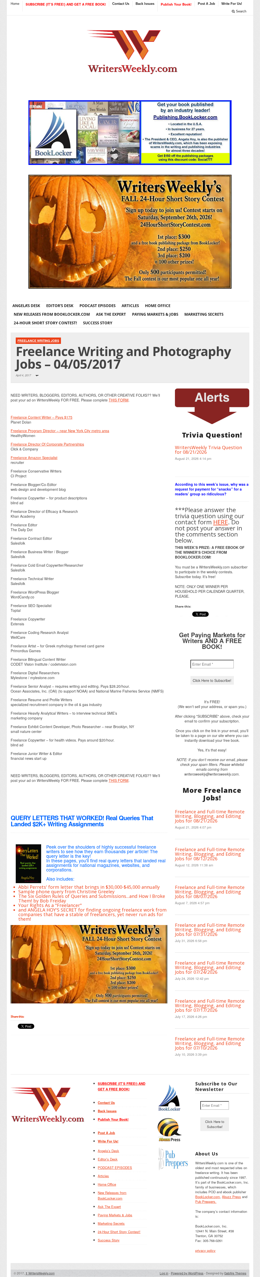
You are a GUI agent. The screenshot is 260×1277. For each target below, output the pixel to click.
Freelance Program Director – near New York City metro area (60, 430)
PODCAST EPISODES (97, 305)
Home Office (157, 305)
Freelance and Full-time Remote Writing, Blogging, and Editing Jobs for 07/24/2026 (210, 967)
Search (240, 11)
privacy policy (205, 1250)
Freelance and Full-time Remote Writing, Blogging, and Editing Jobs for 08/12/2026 (210, 854)
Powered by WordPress (187, 1273)
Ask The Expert (111, 314)
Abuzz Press (231, 1196)
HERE (220, 522)
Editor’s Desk (59, 305)
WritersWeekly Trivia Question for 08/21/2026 (208, 449)
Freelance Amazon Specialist (34, 457)
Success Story (97, 322)
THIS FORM (118, 399)
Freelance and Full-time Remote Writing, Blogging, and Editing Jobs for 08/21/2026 (210, 816)
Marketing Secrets (203, 314)
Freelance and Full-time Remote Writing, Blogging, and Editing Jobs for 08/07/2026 (210, 891)
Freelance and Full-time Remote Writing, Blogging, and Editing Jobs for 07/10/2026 (210, 1043)
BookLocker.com (207, 1196)
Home (15, 4)
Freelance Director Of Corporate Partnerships (47, 444)
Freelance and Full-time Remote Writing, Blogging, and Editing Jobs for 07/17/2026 (210, 1005)
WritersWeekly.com (40, 1273)
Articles (130, 305)
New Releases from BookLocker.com (52, 314)
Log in (164, 1273)
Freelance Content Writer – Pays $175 (41, 417)
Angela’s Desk (26, 305)
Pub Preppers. (205, 1201)
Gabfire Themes (235, 1273)
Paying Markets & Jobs (155, 314)
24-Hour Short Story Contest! (45, 322)
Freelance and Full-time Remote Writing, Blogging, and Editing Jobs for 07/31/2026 (210, 929)
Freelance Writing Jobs (38, 340)
